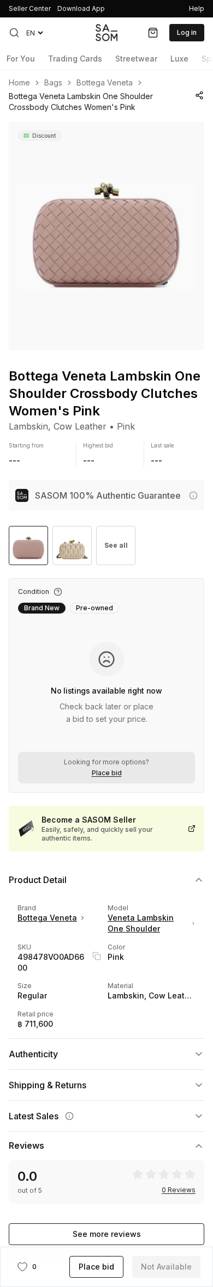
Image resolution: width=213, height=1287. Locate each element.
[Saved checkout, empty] (153, 33)
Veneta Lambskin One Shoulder (141, 923)
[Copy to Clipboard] (96, 956)
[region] (106, 235)
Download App (81, 8)
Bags (53, 82)
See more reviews (107, 1234)
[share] (199, 95)
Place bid (107, 773)
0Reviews (179, 1190)
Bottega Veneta (104, 82)
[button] (14, 32)
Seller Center (30, 8)
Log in (187, 32)
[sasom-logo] (106, 32)
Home (19, 82)
